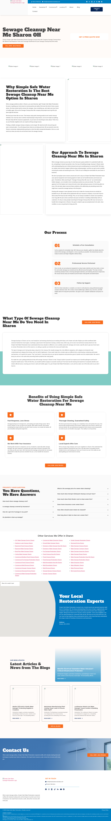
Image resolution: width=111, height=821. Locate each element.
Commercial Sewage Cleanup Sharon (25, 568)
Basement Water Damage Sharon (24, 548)
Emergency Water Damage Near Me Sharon (54, 546)
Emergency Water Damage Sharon (52, 548)
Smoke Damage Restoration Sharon (80, 540)
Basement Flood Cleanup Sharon (24, 546)
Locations (63, 7)
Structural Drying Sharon (77, 543)
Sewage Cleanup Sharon (49, 573)
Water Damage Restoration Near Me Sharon (82, 557)
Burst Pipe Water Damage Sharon (24, 551)
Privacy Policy (105, 810)
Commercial (53, 7)
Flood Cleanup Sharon (49, 557)
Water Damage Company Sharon (79, 548)
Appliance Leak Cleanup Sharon (24, 543)
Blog (78, 7)
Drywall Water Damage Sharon (51, 543)
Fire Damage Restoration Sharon (52, 551)
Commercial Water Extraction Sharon (53, 540)
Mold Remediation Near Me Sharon (52, 562)
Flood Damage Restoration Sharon (52, 559)
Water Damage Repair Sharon (79, 554)
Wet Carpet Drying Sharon (78, 571)
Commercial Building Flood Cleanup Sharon (27, 557)
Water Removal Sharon (77, 568)
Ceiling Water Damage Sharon (23, 554)
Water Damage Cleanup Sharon (79, 546)
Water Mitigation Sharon (77, 565)
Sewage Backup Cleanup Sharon (52, 571)
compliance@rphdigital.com (11, 818)
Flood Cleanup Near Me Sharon (51, 554)
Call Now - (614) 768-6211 (92, 322)
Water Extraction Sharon (77, 562)
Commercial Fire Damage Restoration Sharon (27, 559)
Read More (60, 678)
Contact (34, 11)
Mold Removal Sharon (49, 568)
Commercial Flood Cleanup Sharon (24, 562)
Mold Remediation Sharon (50, 565)
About (71, 7)
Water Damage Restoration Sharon (80, 559)
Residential (43, 7)
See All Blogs (55, 726)
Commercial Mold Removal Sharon (24, 565)
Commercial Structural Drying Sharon (25, 571)
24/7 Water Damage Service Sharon (24, 540)
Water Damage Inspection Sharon (80, 551)
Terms (21, 818)
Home (34, 7)
